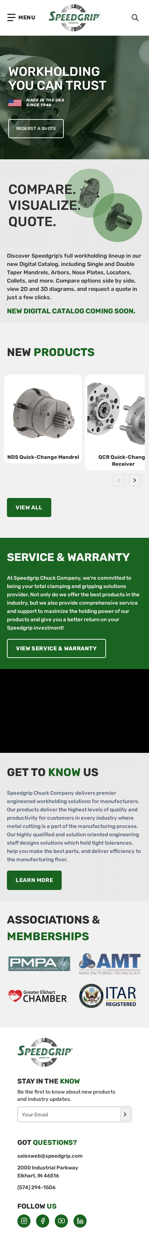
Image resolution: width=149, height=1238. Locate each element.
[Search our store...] (135, 18)
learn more (34, 880)
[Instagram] (23, 1221)
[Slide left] (119, 480)
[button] (21, 17)
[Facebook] (42, 1221)
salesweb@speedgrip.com (50, 1156)
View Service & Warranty (56, 648)
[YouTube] (61, 1221)
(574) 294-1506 (36, 1187)
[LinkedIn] (80, 1221)
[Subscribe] (125, 1114)
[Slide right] (135, 480)
